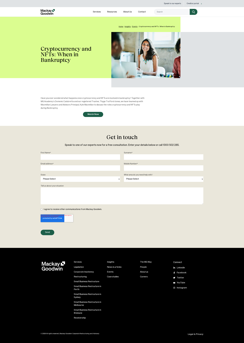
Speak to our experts (172, 3)
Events (110, 272)
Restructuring (80, 277)
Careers (144, 277)
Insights (128, 26)
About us (144, 272)
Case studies (113, 277)
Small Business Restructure (86, 282)
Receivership (80, 318)
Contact (142, 12)
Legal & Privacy (195, 334)
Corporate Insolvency (84, 272)
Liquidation (79, 267)
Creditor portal (193, 3)
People (143, 267)
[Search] (193, 12)
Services (97, 12)
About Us (127, 12)
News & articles (114, 267)
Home (121, 26)
